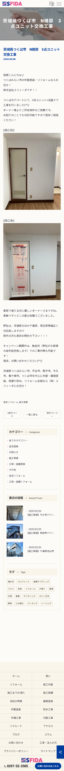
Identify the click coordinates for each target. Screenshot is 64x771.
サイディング (29, 596)
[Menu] (59, 3)
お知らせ (13, 452)
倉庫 (18, 596)
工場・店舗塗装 (17, 464)
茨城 (20, 589)
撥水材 (11, 582)
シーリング (46, 603)
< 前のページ (11, 414)
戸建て (42, 589)
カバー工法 (44, 596)
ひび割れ (20, 603)
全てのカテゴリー (18, 440)
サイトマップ (48, 751)
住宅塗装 (13, 446)
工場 (10, 596)
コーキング (32, 603)
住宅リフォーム (10, 402)
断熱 (10, 603)
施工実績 (23, 402)
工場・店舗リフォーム (20, 481)
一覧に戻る (32, 414)
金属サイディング (41, 582)
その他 (12, 470)
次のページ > (52, 414)
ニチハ (11, 589)
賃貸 (51, 589)
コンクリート (24, 582)
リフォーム (30, 589)
